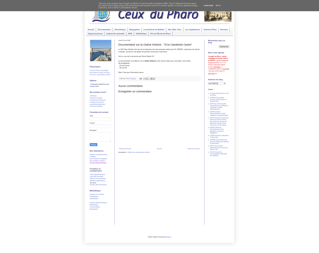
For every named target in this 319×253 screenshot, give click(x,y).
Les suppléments (192, 29)
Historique (93, 96)
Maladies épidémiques (97, 181)
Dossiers (224, 29)
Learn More (208, 5)
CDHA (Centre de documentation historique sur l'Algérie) (218, 154)
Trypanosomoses (95, 34)
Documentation (104, 29)
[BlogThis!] (147, 78)
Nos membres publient (97, 161)
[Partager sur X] (149, 78)
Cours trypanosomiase (97, 174)
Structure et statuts (96, 98)
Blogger (168, 237)
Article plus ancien (194, 149)
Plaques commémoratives (98, 154)
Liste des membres (96, 106)
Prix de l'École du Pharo (160, 34)
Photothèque (120, 29)
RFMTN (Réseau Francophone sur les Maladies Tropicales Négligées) (217, 130)
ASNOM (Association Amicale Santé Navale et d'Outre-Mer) (218, 99)
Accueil (91, 29)
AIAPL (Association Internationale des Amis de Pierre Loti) (219, 147)
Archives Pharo (210, 29)
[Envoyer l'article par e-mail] (140, 78)
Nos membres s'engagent (98, 159)
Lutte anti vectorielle (96, 176)
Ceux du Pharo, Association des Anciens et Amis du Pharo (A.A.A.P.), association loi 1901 (100, 73)
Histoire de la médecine (98, 178)
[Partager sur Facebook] (151, 78)
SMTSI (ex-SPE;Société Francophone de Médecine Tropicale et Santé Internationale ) (219, 106)
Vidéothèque (141, 34)
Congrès (93, 156)
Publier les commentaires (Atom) (139, 152)
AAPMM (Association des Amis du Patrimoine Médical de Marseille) (219, 141)
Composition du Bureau (98, 100)
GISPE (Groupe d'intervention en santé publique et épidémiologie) (219, 113)
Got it (218, 5)
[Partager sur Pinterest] (154, 78)
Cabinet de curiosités (115, 34)
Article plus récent (125, 149)
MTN (130, 34)
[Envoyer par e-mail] (144, 78)
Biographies (134, 29)
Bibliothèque (94, 205)
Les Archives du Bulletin (154, 29)
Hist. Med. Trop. (174, 29)
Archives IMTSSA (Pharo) (98, 185)
